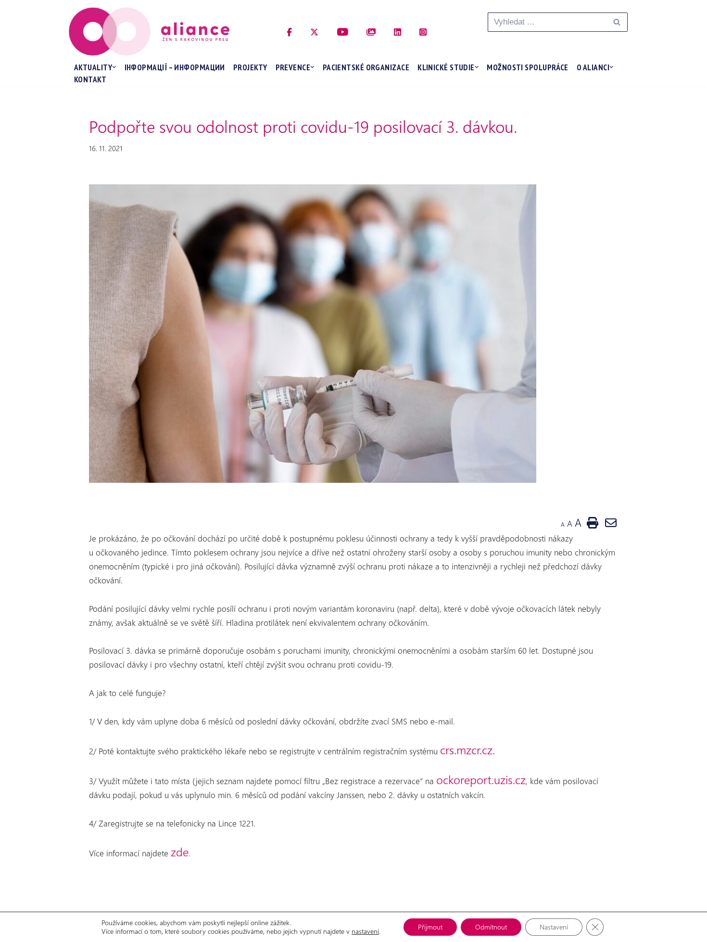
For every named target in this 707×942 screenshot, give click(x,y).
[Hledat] (617, 22)
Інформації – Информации (175, 67)
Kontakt (90, 79)
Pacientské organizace (366, 67)
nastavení (365, 931)
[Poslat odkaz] (611, 522)
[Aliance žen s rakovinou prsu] (149, 31)
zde (180, 851)
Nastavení (554, 926)
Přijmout (430, 926)
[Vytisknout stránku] (592, 522)
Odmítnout (491, 926)
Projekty (250, 67)
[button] (114, 67)
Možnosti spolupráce (527, 67)
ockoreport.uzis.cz (481, 779)
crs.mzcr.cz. (469, 749)
